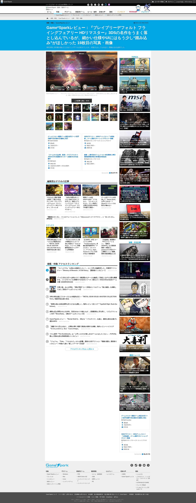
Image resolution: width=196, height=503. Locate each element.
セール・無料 (92, 12)
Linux (64, 479)
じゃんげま (139, 474)
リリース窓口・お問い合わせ (65, 494)
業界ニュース (96, 479)
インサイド (121, 12)
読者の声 (102, 12)
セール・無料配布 (97, 474)
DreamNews (109, 497)
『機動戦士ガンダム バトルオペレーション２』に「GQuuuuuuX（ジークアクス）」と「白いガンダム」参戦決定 (81, 217)
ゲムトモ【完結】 (141, 485)
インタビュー (87, 15)
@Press (116, 497)
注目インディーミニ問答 (114, 15)
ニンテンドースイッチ (84, 483)
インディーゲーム (68, 481)
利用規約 (131, 494)
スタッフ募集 (94, 497)
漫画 (110, 12)
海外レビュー (99, 15)
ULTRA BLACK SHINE (142, 482)
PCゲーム (68, 12)
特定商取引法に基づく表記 (142, 494)
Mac (64, 476)
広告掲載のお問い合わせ (80, 494)
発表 (93, 476)
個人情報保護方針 (98, 494)
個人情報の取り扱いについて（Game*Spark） (116, 494)
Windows (65, 474)
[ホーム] (47, 18)
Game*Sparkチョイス (128, 476)
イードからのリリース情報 (83, 497)
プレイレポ (76, 15)
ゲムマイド (145, 12)
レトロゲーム (110, 474)
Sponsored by (105, 172)
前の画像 (48, 72)
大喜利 (123, 474)
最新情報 (93, 471)
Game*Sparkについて (51, 494)
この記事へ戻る (81, 100)
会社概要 (90, 494)
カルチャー (109, 471)
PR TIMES (102, 497)
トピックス (50, 225)
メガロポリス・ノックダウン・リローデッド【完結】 (143, 478)
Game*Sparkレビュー (62, 15)
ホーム (49, 12)
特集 (57, 12)
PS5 (79, 474)
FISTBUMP (133, 12)
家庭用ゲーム (80, 12)
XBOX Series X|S (82, 476)
